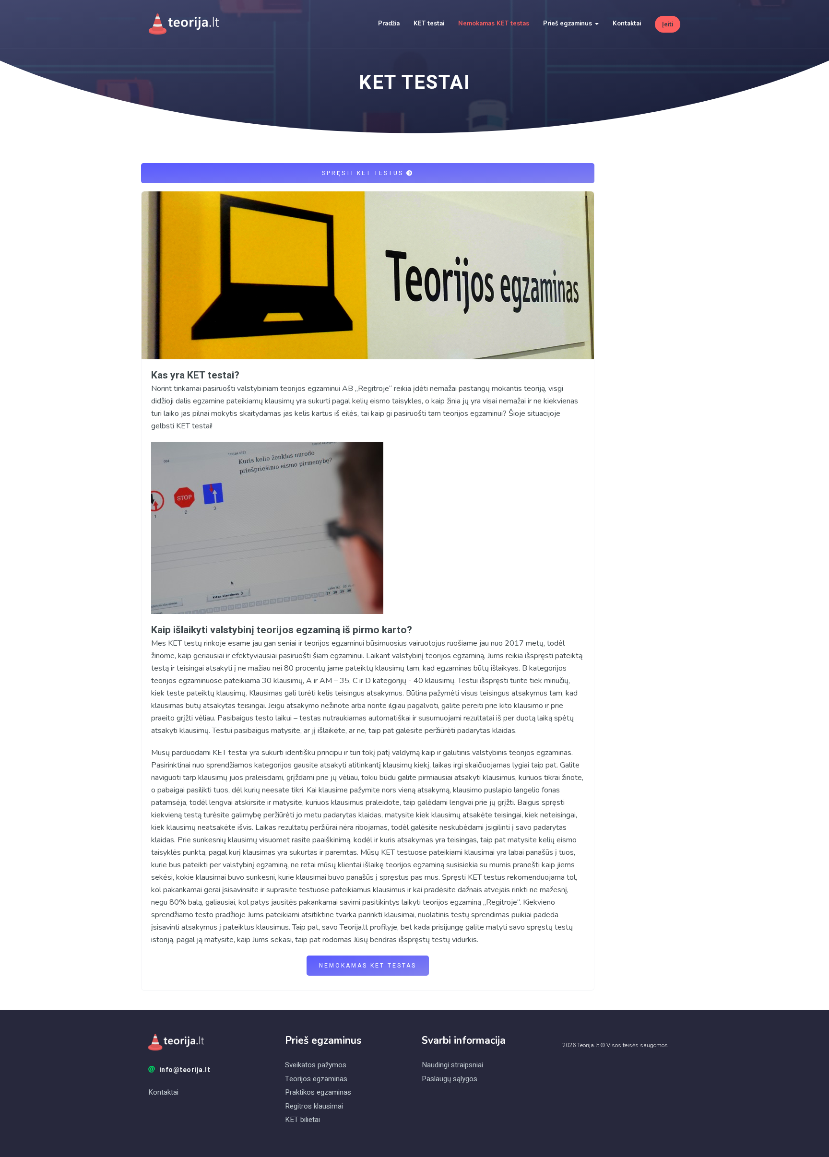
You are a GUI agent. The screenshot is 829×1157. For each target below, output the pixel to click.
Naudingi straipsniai (452, 1065)
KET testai (429, 23)
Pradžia (389, 23)
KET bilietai (302, 1119)
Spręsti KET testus (364, 173)
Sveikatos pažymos (315, 1065)
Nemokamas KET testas (493, 23)
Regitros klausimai (314, 1106)
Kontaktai (627, 23)
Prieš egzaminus (568, 23)
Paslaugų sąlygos (449, 1079)
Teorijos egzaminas (316, 1079)
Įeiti (667, 24)
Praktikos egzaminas (318, 1092)
